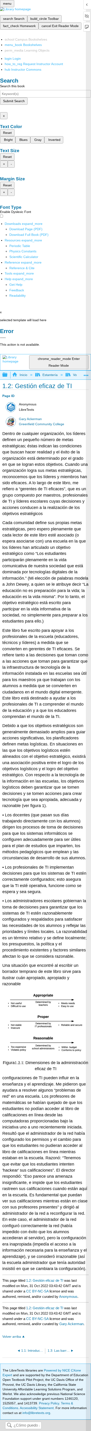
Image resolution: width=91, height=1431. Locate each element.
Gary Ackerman (30, 419)
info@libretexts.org (35, 1413)
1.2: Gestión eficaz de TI (44, 1280)
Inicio (23, 375)
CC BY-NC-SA (37, 1291)
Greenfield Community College (41, 424)
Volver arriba (11, 1336)
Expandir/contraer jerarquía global (7, 375)
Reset (7, 133)
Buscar (9, 1425)
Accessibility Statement (37, 1408)
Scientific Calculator (23, 257)
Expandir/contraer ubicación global (86, 373)
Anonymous (68, 1297)
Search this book (12, 86)
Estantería (50, 375)
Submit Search (14, 101)
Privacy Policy (49, 1403)
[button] (16, 290)
